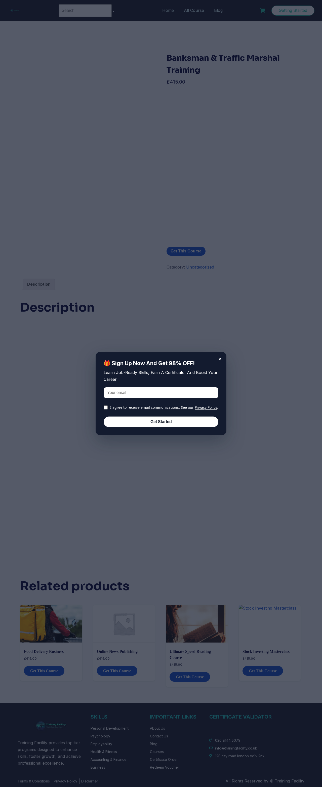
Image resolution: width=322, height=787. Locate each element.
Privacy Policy (206, 407)
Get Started (161, 422)
